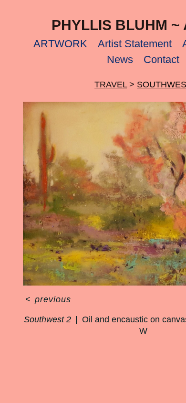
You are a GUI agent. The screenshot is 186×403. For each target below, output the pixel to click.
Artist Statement (135, 44)
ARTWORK (60, 44)
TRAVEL (110, 84)
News (120, 59)
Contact (161, 59)
